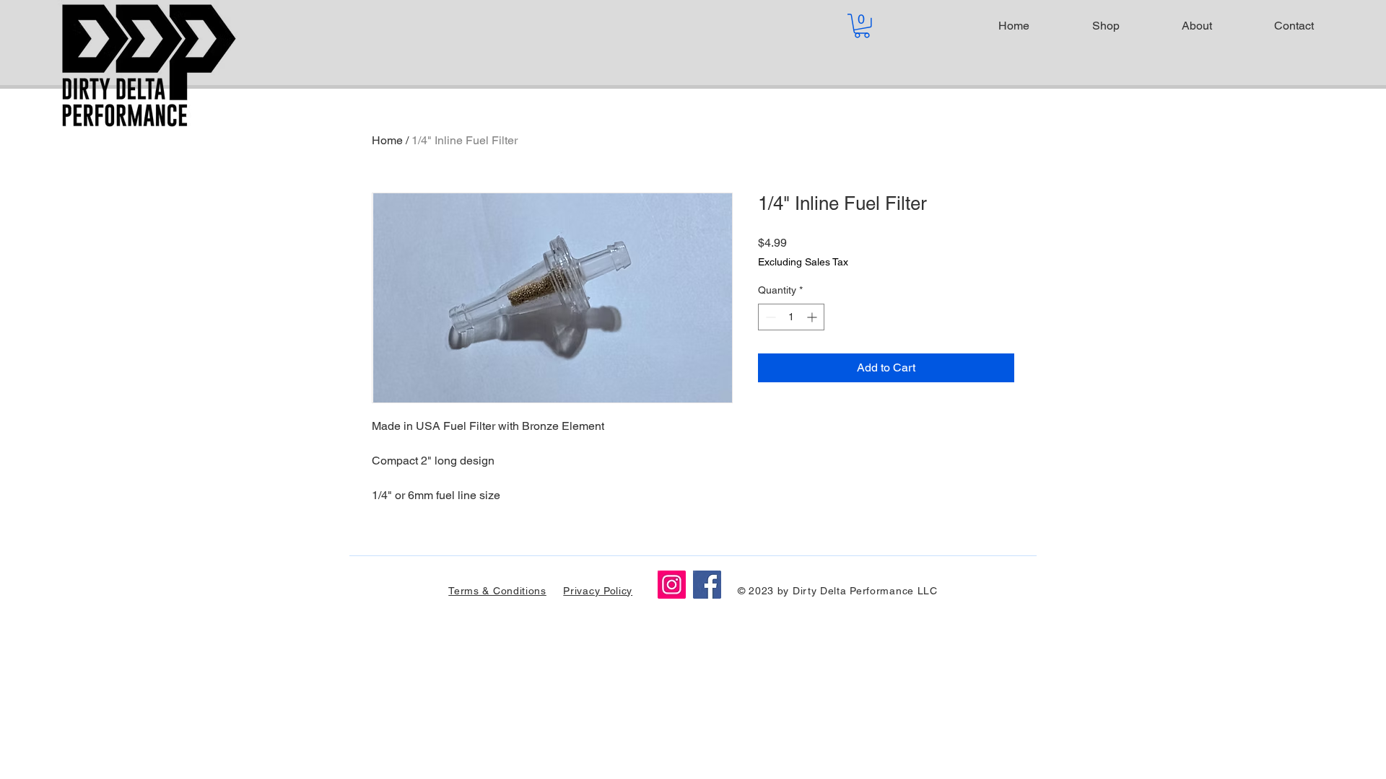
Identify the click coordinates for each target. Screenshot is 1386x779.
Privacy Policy (597, 591)
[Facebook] (707, 585)
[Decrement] (769, 317)
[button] (861, 26)
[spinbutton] (791, 317)
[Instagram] (672, 585)
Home (387, 140)
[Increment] (813, 317)
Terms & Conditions (497, 591)
